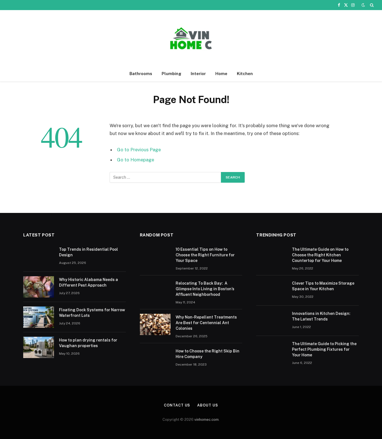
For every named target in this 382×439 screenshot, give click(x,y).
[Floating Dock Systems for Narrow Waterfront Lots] (38, 317)
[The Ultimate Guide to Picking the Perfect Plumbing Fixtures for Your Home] (271, 351)
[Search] (371, 5)
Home (221, 73)
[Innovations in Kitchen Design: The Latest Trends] (271, 320)
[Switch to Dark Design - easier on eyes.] (363, 5)
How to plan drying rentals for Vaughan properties (88, 343)
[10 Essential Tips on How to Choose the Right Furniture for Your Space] (155, 256)
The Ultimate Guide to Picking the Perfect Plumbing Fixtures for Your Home (324, 349)
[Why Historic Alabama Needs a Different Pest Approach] (38, 287)
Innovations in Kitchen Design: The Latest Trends (321, 316)
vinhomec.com (206, 419)
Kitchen (245, 73)
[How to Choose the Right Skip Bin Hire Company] (155, 358)
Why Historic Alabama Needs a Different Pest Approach (88, 282)
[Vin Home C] (191, 38)
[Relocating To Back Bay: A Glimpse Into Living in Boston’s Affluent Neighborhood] (155, 290)
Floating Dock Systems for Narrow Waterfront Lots (92, 313)
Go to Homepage (135, 159)
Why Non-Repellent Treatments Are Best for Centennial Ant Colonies (206, 323)
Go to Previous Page (139, 149)
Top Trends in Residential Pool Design (88, 252)
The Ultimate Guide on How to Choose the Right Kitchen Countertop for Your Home (320, 255)
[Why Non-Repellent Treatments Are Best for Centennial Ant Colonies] (155, 324)
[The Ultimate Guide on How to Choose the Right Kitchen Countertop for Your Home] (271, 256)
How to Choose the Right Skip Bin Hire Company (207, 354)
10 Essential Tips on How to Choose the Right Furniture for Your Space (205, 255)
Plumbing (171, 73)
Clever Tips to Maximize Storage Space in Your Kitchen (323, 286)
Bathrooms (140, 73)
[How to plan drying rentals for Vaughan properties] (38, 347)
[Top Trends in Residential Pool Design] (38, 256)
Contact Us (177, 405)
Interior (198, 73)
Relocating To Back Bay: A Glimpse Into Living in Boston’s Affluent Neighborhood (205, 289)
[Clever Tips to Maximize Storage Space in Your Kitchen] (271, 290)
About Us (207, 405)
